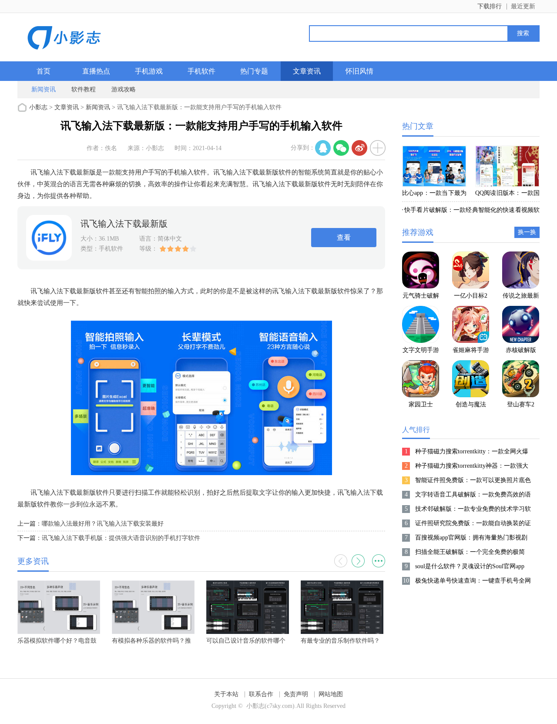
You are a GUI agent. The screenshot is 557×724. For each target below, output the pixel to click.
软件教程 (83, 89)
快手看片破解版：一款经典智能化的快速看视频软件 (471, 211)
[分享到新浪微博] (359, 148)
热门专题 (254, 71)
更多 (378, 560)
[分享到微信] (341, 148)
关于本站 (226, 694)
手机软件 (201, 71)
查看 (344, 237)
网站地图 (331, 694)
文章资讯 (307, 71)
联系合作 (261, 694)
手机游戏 (149, 71)
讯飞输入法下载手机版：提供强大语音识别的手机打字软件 (121, 538)
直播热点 (96, 71)
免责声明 (296, 694)
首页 (43, 71)
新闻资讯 (43, 89)
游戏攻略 (123, 89)
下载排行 (489, 6)
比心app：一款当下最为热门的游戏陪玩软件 (434, 194)
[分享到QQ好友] (323, 148)
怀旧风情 (359, 71)
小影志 (38, 107)
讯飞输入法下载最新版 (124, 223)
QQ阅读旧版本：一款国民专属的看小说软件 (507, 194)
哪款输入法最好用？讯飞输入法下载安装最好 (103, 523)
